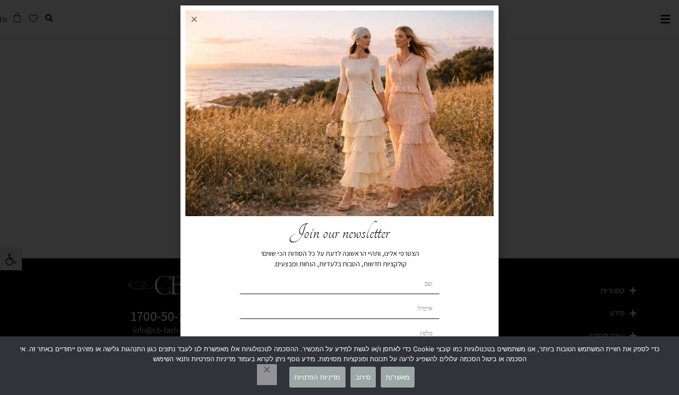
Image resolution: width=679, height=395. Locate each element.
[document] (339, 197)
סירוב (363, 377)
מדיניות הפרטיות (317, 377)
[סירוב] (267, 374)
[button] (194, 19)
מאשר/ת (398, 377)
